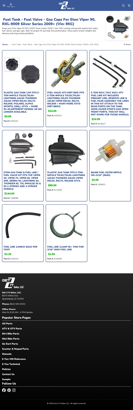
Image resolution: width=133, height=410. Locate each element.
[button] (4, 5)
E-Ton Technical (11, 364)
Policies (6, 369)
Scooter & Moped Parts (15, 348)
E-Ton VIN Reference (14, 359)
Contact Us (8, 374)
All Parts (7, 323)
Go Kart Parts (10, 343)
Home (5, 44)
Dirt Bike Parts (10, 333)
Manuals (7, 354)
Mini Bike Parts (10, 338)
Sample (6, 379)
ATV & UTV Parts (12, 328)
